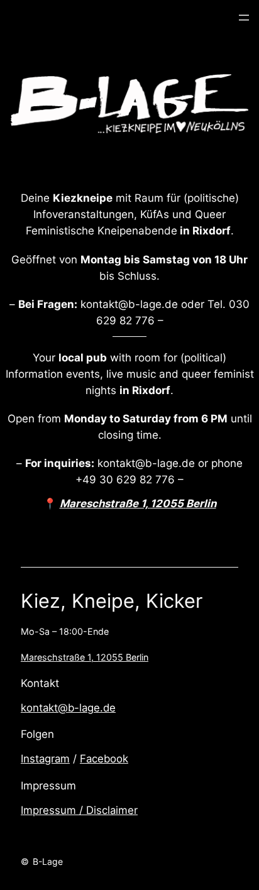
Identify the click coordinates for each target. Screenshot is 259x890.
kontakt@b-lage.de (68, 707)
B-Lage (48, 861)
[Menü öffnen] (243, 17)
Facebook (104, 758)
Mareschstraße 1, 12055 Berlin (84, 657)
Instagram (45, 758)
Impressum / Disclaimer (79, 810)
